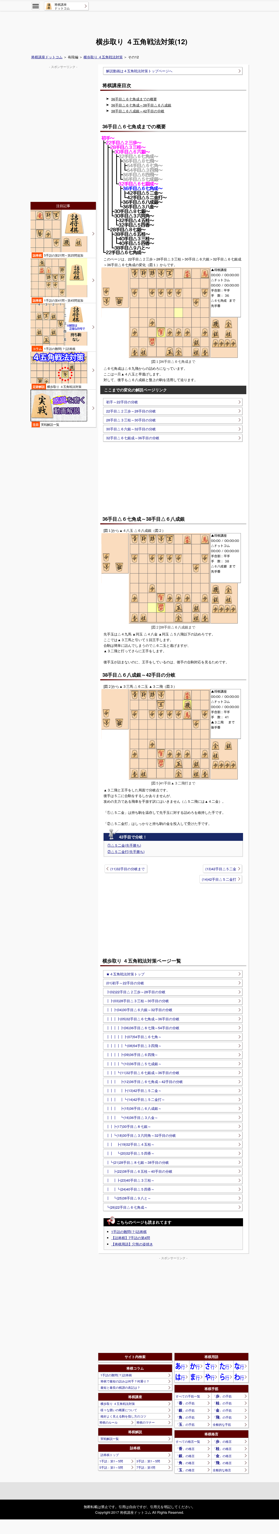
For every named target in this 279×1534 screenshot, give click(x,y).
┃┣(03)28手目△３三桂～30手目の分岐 (137, 1000)
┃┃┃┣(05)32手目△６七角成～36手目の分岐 (142, 1018)
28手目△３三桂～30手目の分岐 (131, 419)
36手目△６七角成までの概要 (134, 98)
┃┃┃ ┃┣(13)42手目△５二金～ (134, 1090)
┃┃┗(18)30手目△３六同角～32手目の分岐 (141, 1135)
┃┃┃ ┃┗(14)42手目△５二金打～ (135, 1099)
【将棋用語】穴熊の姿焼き (132, 1244)
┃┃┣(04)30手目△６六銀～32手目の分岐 (139, 1009)
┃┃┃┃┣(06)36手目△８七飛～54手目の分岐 (142, 1027)
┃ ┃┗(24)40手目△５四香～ (130, 1189)
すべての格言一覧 (188, 1441)
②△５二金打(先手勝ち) (126, 851)
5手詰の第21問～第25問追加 (58, 255)
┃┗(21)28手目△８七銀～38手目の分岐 (137, 1162)
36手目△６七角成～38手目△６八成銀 (141, 105)
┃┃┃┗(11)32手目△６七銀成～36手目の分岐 (142, 1072)
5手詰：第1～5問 (111, 1467)
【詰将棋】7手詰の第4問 (130, 1237)
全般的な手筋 (222, 1424)
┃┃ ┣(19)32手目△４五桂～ (130, 1144)
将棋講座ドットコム (47, 56)
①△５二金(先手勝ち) (124, 845)
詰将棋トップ (109, 1455)
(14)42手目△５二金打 (219, 879)
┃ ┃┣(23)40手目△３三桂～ (130, 1180)
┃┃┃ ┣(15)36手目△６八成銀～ (134, 1108)
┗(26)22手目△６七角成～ (127, 1207)
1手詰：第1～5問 (111, 1461)
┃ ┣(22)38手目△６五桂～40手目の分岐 (139, 1171)
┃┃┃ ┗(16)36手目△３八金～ (132, 1117)
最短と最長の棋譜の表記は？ (120, 1387)
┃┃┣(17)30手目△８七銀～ (128, 1126)
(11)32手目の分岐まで (127, 868)
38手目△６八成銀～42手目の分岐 (137, 110)
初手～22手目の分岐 (122, 401)
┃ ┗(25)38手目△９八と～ (128, 1198)
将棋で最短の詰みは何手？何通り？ (124, 1381)
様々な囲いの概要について (118, 1410)
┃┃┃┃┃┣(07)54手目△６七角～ (134, 1036)
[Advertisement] (139, 23)
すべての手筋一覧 (188, 1396)
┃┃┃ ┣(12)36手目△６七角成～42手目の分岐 (144, 1081)
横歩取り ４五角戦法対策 (103, 56)
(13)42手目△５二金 (220, 868)
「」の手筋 (222, 1396)
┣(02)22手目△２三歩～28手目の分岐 (135, 991)
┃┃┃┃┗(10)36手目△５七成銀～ (134, 1063)
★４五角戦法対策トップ (125, 973)
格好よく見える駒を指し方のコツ (123, 1416)
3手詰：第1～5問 (148, 1461)
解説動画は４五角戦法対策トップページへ (139, 70)
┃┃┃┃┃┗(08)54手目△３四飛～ (134, 1045)
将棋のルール (108, 1422)
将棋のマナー (145, 1422)
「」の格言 (222, 1441)
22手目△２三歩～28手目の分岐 (131, 411)
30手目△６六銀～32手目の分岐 (131, 428)
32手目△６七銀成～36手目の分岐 (132, 437)
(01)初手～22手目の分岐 (125, 982)
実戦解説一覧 (109, 1438)
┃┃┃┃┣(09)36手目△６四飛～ (132, 1054)
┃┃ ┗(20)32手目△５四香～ (130, 1153)
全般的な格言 (222, 1470)
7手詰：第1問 (145, 1467)
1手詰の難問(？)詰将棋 (129, 1231)
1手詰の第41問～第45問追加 (58, 300)
